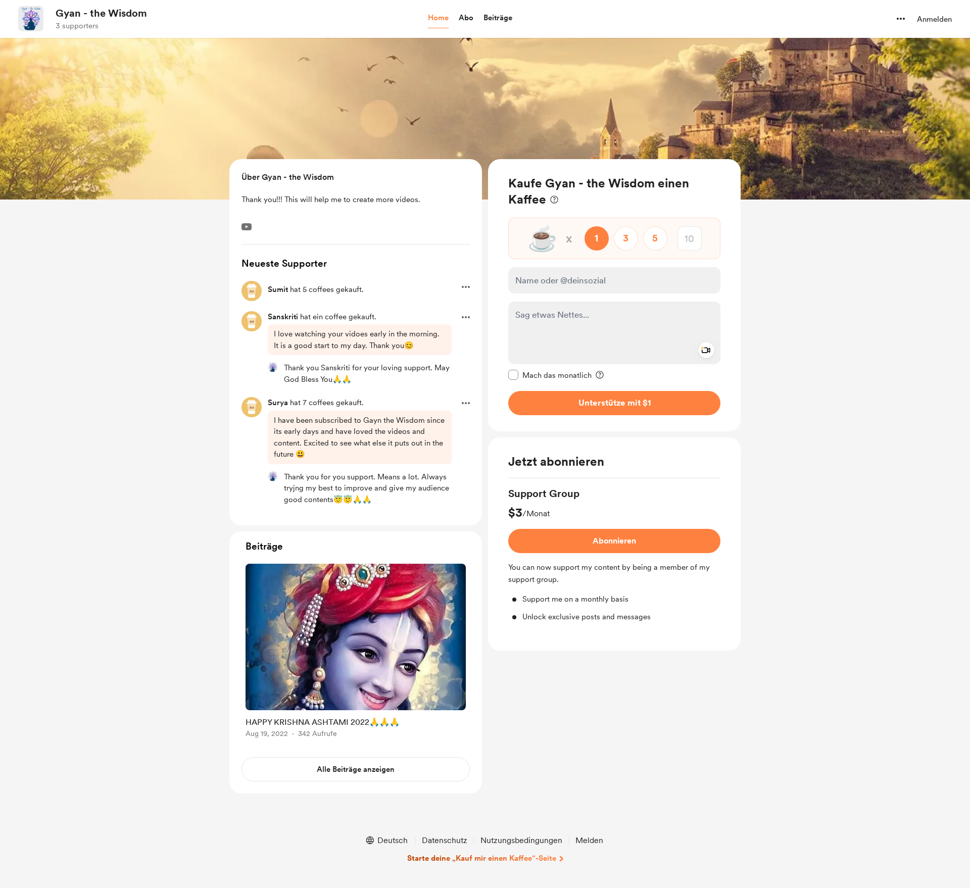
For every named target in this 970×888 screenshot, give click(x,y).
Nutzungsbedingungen (521, 840)
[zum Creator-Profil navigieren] (30, 18)
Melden (589, 840)
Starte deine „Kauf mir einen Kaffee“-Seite (481, 858)
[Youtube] (246, 227)
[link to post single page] (355, 652)
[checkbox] (550, 374)
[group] (614, 554)
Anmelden (934, 19)
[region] (614, 295)
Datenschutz (444, 840)
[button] (438, 18)
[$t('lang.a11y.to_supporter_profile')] (273, 367)
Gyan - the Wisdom (101, 13)
